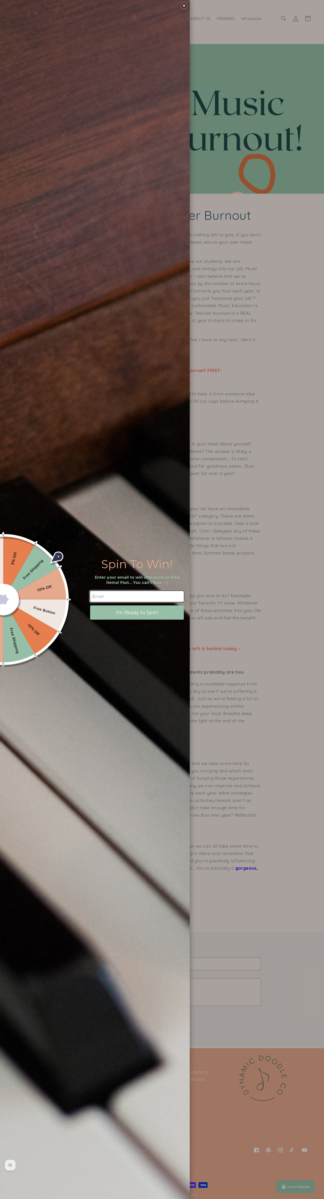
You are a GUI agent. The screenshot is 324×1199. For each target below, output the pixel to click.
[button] (184, 6)
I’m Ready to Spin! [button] (137, 612)
